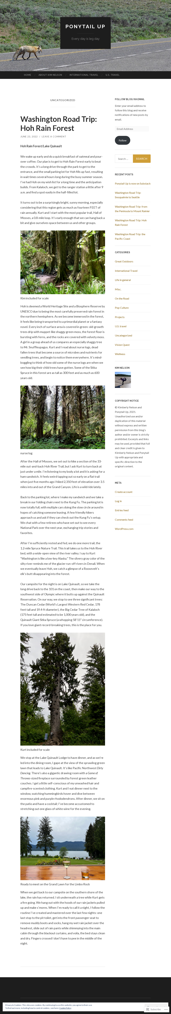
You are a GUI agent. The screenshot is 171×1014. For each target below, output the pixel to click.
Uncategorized (123, 335)
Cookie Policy (65, 1008)
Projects (120, 317)
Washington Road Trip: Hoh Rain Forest (58, 123)
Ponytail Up (85, 26)
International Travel (83, 75)
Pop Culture (122, 307)
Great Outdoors (124, 261)
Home (27, 75)
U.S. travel (113, 75)
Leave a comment (54, 136)
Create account (123, 491)
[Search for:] (133, 158)
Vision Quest (122, 344)
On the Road (122, 298)
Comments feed (124, 519)
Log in (118, 501)
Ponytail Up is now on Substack (133, 183)
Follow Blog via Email (130, 99)
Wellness (120, 353)
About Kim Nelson (50, 75)
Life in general (123, 279)
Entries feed (122, 510)
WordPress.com (124, 528)
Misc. (118, 289)
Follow (122, 140)
